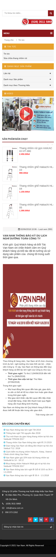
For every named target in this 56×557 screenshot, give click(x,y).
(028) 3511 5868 (13, 503)
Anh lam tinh (50, 545)
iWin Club (36, 548)
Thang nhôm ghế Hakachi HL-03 (36, 168)
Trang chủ (8, 40)
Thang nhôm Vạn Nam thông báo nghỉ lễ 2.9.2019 (29, 442)
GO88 (2, 548)
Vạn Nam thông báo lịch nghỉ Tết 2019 (23, 430)
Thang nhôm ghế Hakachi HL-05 (36, 206)
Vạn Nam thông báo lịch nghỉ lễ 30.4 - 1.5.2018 (27, 475)
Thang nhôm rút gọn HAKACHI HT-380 (35, 150)
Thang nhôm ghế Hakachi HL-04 (36, 187)
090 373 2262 (11, 512)
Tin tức (21, 40)
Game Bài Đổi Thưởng (20, 548)
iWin (8, 548)
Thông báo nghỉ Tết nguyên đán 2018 (23, 433)
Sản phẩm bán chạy (15, 139)
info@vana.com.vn (14, 508)
